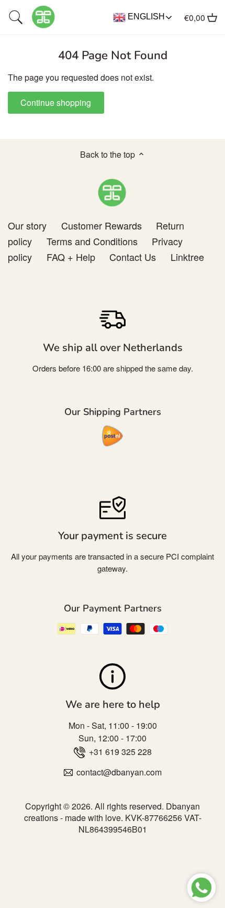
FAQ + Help (71, 257)
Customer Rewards (101, 225)
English (145, 16)
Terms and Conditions (92, 241)
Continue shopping (55, 102)
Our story (27, 225)
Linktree (187, 257)
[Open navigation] (16, 17)
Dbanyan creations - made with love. (112, 812)
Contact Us (132, 257)
